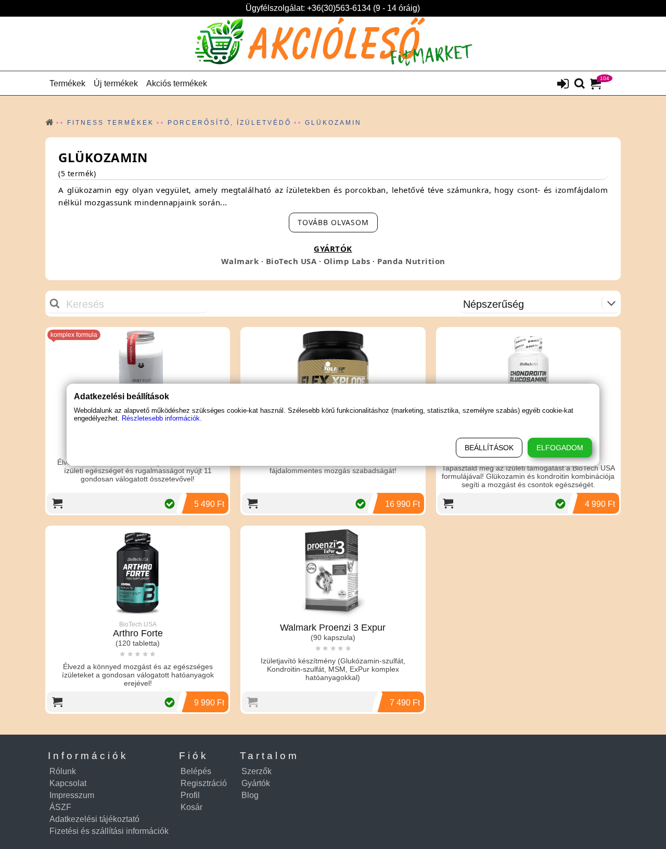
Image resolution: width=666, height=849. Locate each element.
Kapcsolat (67, 783)
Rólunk (62, 771)
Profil (190, 795)
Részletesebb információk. (162, 418)
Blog (250, 795)
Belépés (196, 771)
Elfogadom (559, 447)
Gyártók (255, 783)
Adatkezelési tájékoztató (94, 819)
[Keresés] (579, 84)
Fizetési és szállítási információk (109, 831)
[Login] (563, 85)
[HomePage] (333, 44)
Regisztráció (204, 783)
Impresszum (71, 795)
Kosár (191, 807)
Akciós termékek (176, 83)
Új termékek (116, 83)
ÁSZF (60, 807)
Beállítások (489, 447)
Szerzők (256, 771)
